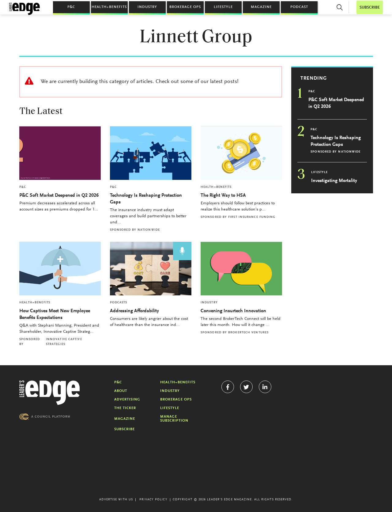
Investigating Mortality (334, 180)
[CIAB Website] (44, 416)
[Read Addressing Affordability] (150, 268)
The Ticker (125, 408)
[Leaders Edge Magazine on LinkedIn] (265, 387)
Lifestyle (223, 7)
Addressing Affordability (135, 311)
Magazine (261, 7)
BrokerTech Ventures (248, 332)
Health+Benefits (109, 7)
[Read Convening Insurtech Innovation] (241, 268)
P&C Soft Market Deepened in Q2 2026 (59, 195)
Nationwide (149, 230)
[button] (340, 7)
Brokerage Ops (185, 7)
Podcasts (118, 302)
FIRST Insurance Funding (251, 217)
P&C (71, 7)
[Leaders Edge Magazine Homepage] (24, 9)
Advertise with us (116, 499)
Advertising (127, 399)
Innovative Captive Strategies (64, 342)
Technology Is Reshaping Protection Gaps (146, 199)
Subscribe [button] (370, 7)
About (120, 391)
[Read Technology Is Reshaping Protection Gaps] (150, 153)
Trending (313, 78)
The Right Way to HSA (223, 195)
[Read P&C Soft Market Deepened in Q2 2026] (60, 153)
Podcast (299, 7)
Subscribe (124, 429)
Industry (147, 7)
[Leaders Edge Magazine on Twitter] (246, 387)
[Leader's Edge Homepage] (49, 393)
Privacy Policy (153, 499)
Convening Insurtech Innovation (233, 311)
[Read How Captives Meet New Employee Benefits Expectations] (60, 268)
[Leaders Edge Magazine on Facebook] (227, 387)
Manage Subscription (174, 419)
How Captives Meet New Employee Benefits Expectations (54, 314)
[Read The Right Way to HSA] (241, 153)
